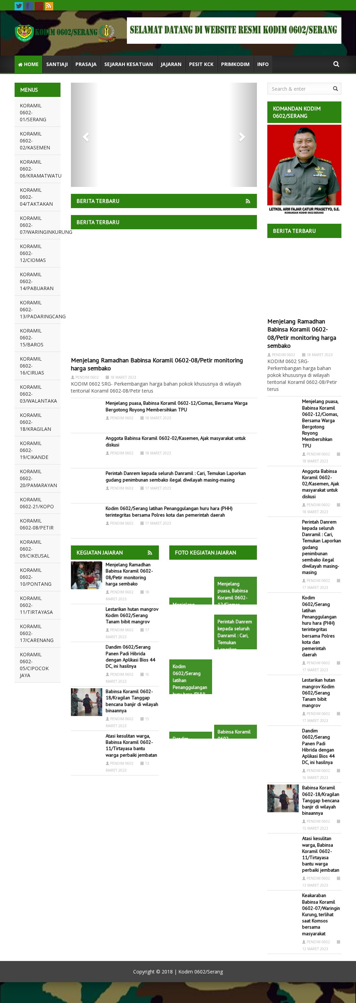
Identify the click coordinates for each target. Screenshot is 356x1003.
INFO (263, 64)
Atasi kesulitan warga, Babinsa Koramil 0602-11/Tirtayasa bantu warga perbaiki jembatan (131, 745)
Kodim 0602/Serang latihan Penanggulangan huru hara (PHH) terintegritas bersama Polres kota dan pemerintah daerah (169, 511)
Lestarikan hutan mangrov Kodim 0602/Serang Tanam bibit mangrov (132, 615)
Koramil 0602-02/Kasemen (35, 140)
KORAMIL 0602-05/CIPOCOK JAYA (34, 665)
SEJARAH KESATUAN (128, 64)
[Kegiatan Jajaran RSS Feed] (248, 200)
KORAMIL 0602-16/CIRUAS (32, 365)
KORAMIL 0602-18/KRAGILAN (35, 422)
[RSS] (49, 6)
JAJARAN (171, 64)
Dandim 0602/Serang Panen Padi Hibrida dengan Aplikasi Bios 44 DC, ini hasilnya (130, 656)
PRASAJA (86, 64)
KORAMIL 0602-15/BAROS (31, 337)
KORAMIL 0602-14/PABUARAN (37, 281)
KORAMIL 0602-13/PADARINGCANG (40, 309)
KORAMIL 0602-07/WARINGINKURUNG (40, 225)
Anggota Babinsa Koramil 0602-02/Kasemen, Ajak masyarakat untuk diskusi (320, 484)
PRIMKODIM (235, 64)
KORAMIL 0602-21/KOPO (37, 503)
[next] (243, 135)
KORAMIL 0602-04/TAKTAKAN (36, 197)
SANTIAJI (57, 64)
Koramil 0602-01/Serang (33, 112)
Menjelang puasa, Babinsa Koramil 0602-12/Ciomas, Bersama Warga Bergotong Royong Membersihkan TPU (177, 406)
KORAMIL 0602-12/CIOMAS (33, 253)
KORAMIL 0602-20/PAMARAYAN (38, 478)
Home (31, 64)
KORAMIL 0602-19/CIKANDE (34, 450)
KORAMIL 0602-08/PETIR (37, 524)
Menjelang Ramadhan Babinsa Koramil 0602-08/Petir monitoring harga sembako (129, 574)
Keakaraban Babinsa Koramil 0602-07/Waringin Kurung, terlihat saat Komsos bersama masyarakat (321, 914)
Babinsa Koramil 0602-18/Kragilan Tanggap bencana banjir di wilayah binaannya (132, 701)
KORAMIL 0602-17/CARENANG (37, 633)
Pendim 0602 (87, 377)
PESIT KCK (201, 64)
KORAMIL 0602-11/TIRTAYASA (36, 605)
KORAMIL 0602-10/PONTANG (35, 577)
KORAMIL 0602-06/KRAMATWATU (40, 168)
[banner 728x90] (234, 30)
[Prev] (85, 135)
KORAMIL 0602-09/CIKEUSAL (35, 549)
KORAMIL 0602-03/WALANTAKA (38, 394)
